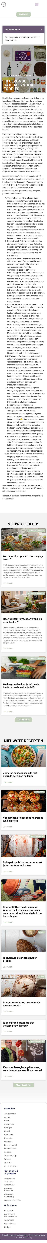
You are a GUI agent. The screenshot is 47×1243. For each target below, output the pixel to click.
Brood (7, 1131)
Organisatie (9, 1220)
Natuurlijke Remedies (8, 1189)
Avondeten (9, 1124)
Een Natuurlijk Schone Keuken (10, 1215)
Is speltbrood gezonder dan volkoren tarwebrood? (18, 1024)
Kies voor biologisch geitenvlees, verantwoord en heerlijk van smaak (22, 1069)
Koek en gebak (10, 1145)
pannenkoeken (21, 247)
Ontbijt (7, 1117)
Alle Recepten (10, 1114)
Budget (7, 1227)
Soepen (7, 1162)
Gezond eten (10, 1185)
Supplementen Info (12, 1200)
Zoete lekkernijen (11, 1166)
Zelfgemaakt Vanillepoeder (18, 356)
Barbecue (8, 1134)
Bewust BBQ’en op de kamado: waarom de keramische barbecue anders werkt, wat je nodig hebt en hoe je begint (22, 912)
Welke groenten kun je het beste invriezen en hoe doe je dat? (21, 686)
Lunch (6, 1121)
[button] (37, 4)
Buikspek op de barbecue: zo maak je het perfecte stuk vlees (22, 864)
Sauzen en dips (10, 1155)
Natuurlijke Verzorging (9, 1195)
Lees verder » (8, 583)
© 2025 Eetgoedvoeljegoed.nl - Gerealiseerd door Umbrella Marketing (23, 1236)
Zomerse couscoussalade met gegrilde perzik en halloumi (20, 774)
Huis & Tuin (8, 1210)
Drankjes (8, 1128)
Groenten (8, 1141)
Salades (7, 1152)
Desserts (8, 1138)
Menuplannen (10, 1223)
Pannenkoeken (10, 1148)
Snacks (7, 1159)
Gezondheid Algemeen (9, 1180)
